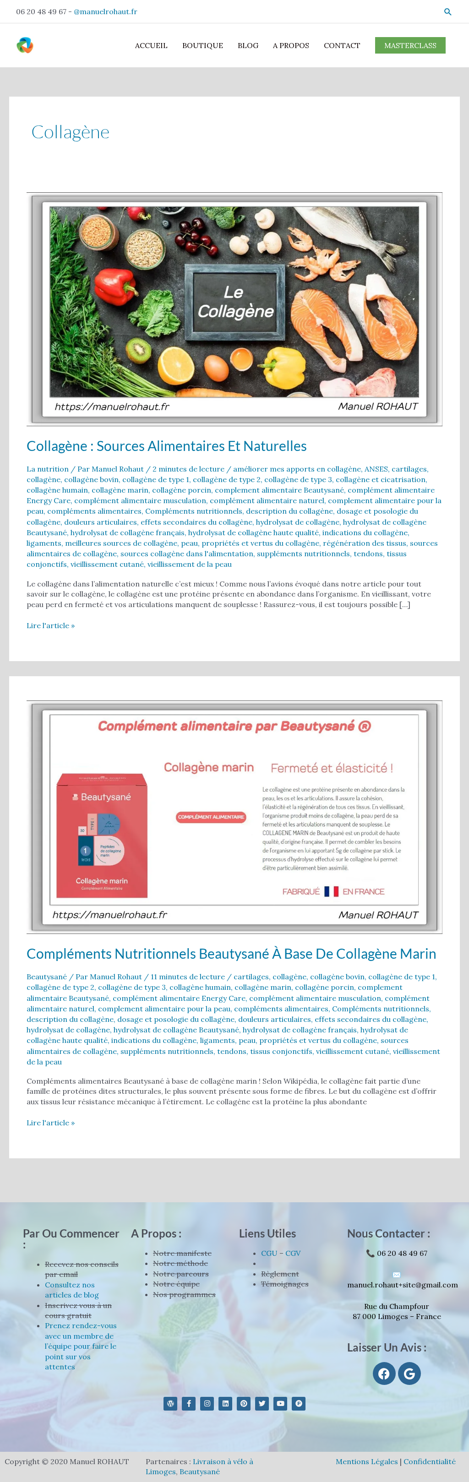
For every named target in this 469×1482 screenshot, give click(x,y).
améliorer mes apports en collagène (297, 468)
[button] (448, 11)
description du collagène (289, 511)
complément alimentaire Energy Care (179, 998)
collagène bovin (91, 479)
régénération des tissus (364, 543)
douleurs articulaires (100, 522)
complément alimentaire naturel (267, 500)
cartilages (409, 468)
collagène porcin (181, 489)
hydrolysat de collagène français (128, 532)
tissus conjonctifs (281, 1051)
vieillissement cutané (107, 564)
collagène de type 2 (227, 479)
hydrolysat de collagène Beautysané (176, 1029)
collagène (43, 479)
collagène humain (57, 489)
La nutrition (48, 468)
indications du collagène (365, 532)
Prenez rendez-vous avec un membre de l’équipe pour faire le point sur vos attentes (81, 1346)
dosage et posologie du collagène (175, 1019)
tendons (368, 553)
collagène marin (120, 489)
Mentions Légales (367, 1461)
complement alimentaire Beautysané (279, 489)
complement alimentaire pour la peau (164, 1008)
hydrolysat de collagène (297, 522)
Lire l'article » (51, 625)
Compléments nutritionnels (193, 511)
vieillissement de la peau (189, 564)
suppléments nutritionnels (303, 553)
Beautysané (47, 976)
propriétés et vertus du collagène (260, 543)
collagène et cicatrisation (380, 479)
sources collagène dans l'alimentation (186, 553)
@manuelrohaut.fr (105, 11)
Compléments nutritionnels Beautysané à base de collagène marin (231, 953)
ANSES (376, 468)
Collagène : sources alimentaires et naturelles (167, 445)
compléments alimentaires (94, 511)
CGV (292, 1253)
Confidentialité (430, 1461)
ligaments (44, 543)
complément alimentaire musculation (140, 500)
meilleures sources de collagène (121, 543)
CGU (269, 1253)
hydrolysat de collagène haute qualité (253, 532)
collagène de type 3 (298, 479)
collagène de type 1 (155, 479)
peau (189, 543)
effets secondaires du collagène (196, 522)
